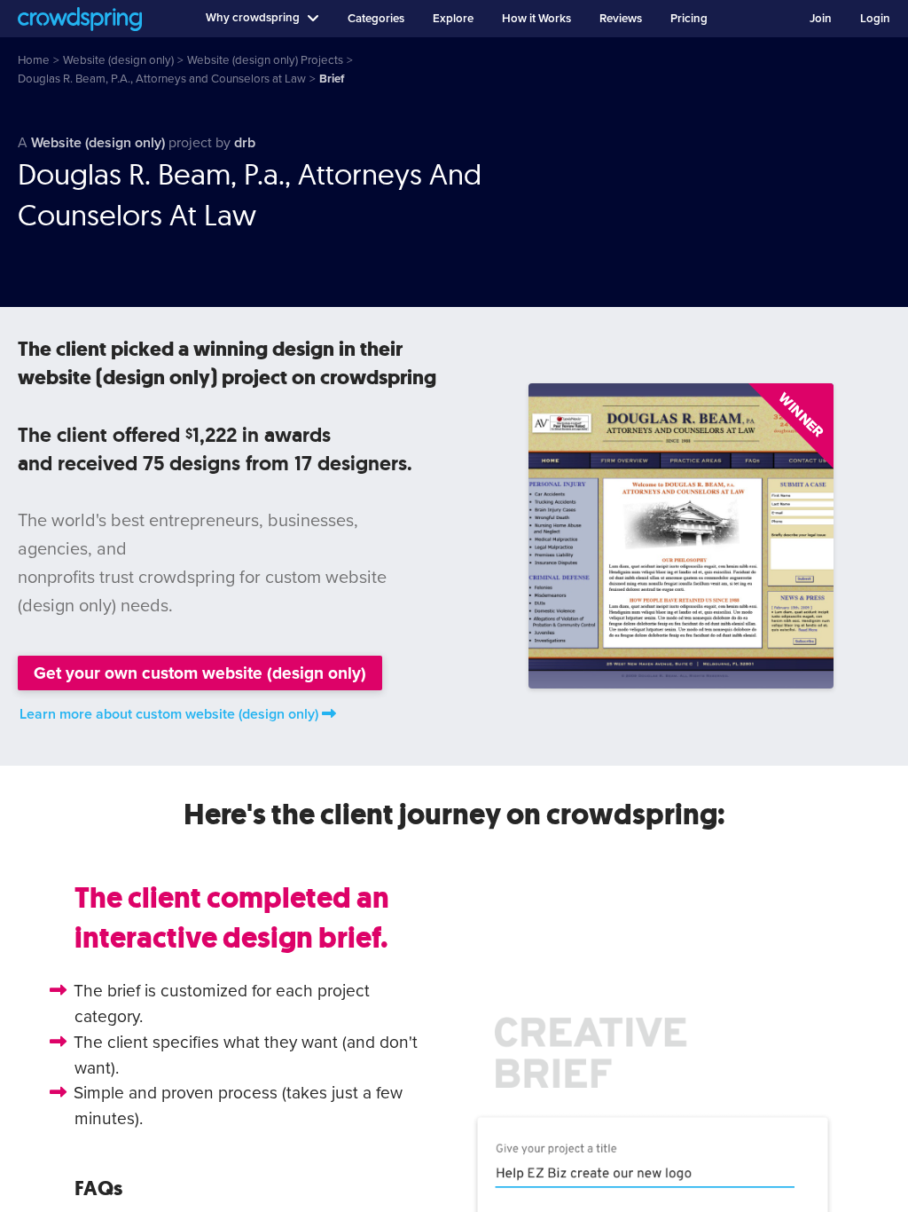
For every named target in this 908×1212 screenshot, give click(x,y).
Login (875, 19)
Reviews (620, 19)
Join (821, 19)
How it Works (536, 19)
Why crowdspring (253, 18)
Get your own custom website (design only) (200, 673)
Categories (376, 19)
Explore (453, 19)
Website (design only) (98, 143)
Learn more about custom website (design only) (169, 714)
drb (244, 143)
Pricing (689, 19)
